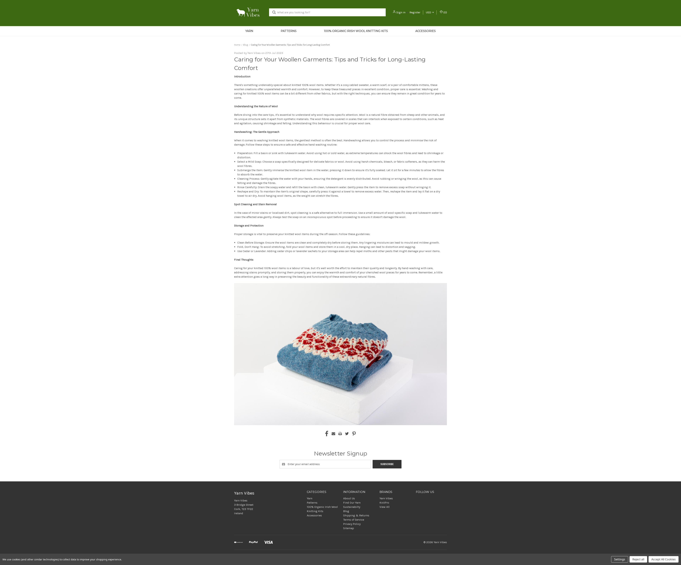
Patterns (289, 31)
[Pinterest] (354, 433)
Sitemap (348, 528)
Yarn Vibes (386, 498)
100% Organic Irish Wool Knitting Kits (356, 31)
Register (414, 12)
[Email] (333, 433)
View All (385, 507)
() (445, 12)
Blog (346, 511)
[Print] (340, 433)
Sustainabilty (351, 507)
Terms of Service (353, 519)
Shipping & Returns (356, 515)
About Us (349, 498)
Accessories (425, 31)
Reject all (638, 559)
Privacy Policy (352, 524)
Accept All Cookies (663, 559)
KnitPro (384, 502)
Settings (619, 559)
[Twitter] (347, 433)
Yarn (249, 31)
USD (429, 12)
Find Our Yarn (352, 502)
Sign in (400, 12)
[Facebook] (326, 433)
